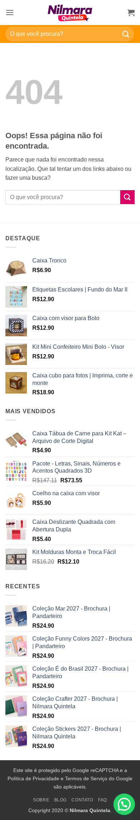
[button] (9, 12)
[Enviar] (126, 34)
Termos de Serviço (86, 778)
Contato (82, 799)
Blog (60, 799)
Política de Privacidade (33, 778)
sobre (41, 799)
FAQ (102, 799)
